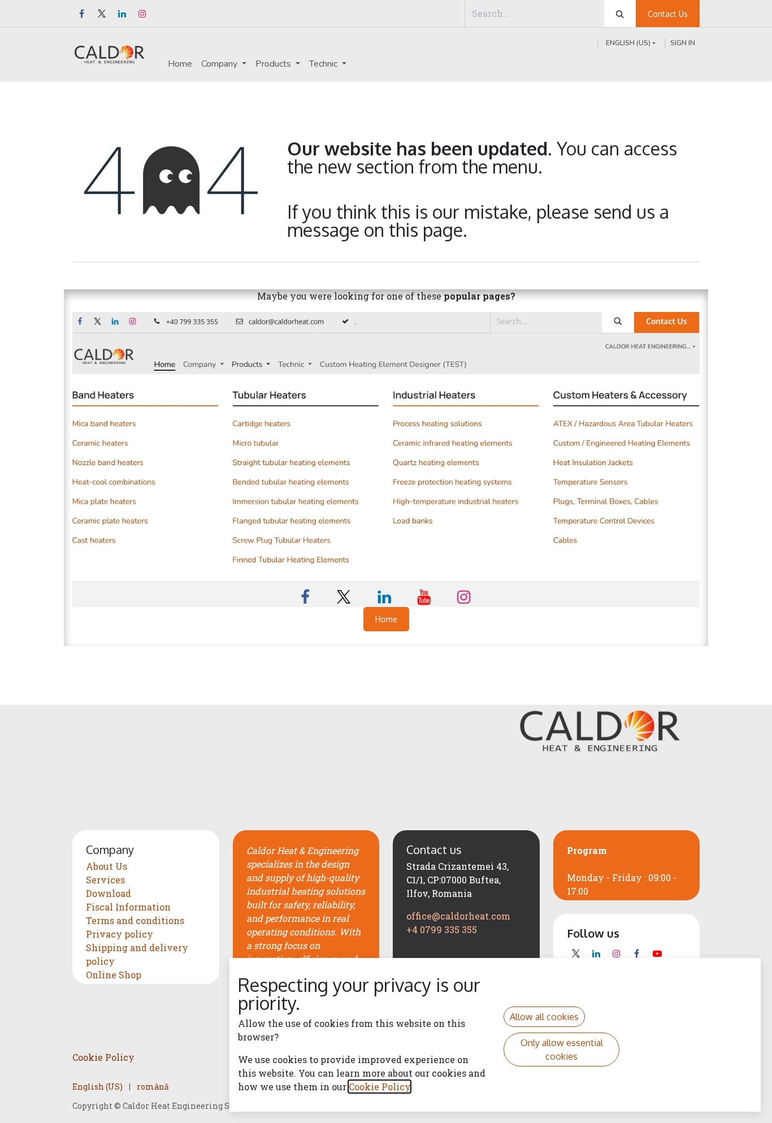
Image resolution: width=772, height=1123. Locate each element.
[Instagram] (142, 14)
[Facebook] (81, 14)
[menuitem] (180, 64)
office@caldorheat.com (458, 916)
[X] (102, 14)
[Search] (620, 13)
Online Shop (113, 975)
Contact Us (668, 14)
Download (108, 893)
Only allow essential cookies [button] (562, 1049)
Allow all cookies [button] (544, 1016)
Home (386, 619)
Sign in (682, 42)
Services (105, 880)
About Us (106, 866)
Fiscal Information (128, 907)
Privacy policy (119, 934)
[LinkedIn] (122, 14)
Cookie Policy (103, 1057)
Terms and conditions (135, 920)
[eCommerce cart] (588, 43)
